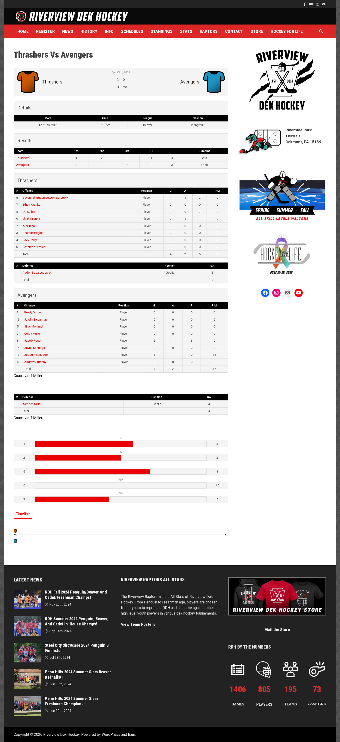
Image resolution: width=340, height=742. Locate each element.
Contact (234, 31)
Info (109, 31)
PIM (217, 190)
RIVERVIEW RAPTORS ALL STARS (153, 579)
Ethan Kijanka (31, 204)
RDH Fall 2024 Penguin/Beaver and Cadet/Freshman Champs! (76, 595)
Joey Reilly (30, 240)
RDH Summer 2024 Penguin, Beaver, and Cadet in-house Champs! (76, 621)
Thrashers (22, 158)
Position (146, 190)
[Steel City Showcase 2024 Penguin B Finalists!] (27, 645)
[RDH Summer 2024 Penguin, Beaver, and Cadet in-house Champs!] (27, 619)
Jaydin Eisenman (35, 319)
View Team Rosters (138, 624)
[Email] (324, 4)
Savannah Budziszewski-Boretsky (45, 197)
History (88, 31)
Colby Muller (32, 333)
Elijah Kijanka (31, 218)
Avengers (22, 165)
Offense (27, 190)
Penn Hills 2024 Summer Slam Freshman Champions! (71, 701)
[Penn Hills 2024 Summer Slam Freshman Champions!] (27, 698)
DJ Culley (29, 211)
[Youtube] (311, 4)
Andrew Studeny (35, 362)
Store (256, 31)
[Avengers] (15, 541)
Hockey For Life (287, 31)
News (67, 31)
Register (45, 31)
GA (212, 265)
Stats (186, 31)
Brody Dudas (33, 312)
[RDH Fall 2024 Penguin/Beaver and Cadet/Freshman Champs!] (27, 592)
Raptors (209, 31)
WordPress (111, 734)
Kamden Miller (31, 404)
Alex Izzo (29, 226)
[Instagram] (318, 4)
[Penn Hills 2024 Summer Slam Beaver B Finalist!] (27, 672)
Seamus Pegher (33, 233)
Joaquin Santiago (36, 354)
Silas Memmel (33, 326)
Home (23, 31)
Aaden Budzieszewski (37, 272)
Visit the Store (277, 630)
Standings (162, 31)
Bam (131, 734)
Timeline (23, 514)
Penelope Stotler (34, 247)
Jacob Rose (32, 340)
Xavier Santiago (34, 347)
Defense (28, 265)
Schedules (132, 31)
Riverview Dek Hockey (61, 734)
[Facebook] (305, 4)
